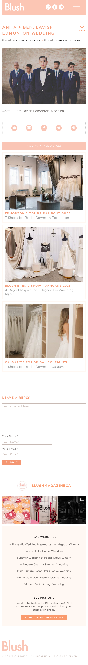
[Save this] (79, 55)
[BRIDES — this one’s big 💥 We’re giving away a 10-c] (72, 510)
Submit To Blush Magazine (44, 617)
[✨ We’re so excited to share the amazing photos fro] (44, 510)
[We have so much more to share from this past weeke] (16, 510)
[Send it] (79, 73)
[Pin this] (79, 64)
